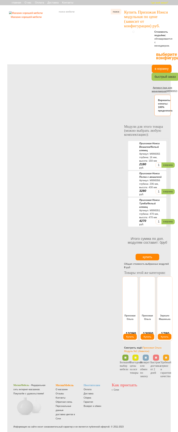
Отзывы (60, 393)
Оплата (39, 2)
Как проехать (124, 385)
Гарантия (88, 402)
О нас (28, 2)
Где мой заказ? (159, 2)
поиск (116, 11)
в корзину (168, 165)
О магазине (62, 389)
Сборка (87, 397)
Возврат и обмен (92, 406)
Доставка (53, 2)
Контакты (67, 2)
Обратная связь (64, 402)
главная (16, 2)
